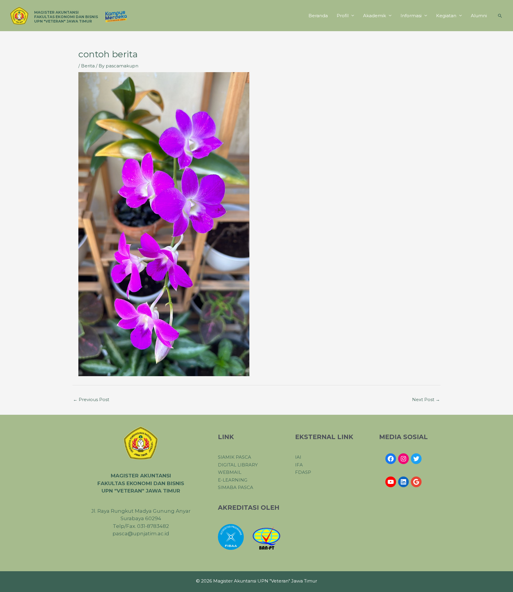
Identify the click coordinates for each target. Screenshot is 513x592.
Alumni (479, 15)
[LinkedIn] (403, 482)
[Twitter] (416, 458)
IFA (299, 465)
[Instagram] (403, 458)
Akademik (374, 15)
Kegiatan (446, 15)
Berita (88, 66)
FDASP (303, 472)
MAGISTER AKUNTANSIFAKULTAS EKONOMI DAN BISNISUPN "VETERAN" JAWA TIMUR (66, 16)
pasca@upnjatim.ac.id (141, 533)
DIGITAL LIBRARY (238, 465)
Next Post (426, 399)
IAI (298, 457)
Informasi (411, 15)
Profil (343, 15)
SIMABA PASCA (235, 487)
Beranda (318, 15)
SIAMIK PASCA (234, 457)
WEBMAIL (229, 472)
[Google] (416, 482)
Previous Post (91, 399)
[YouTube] (390, 482)
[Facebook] (390, 458)
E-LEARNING (232, 480)
